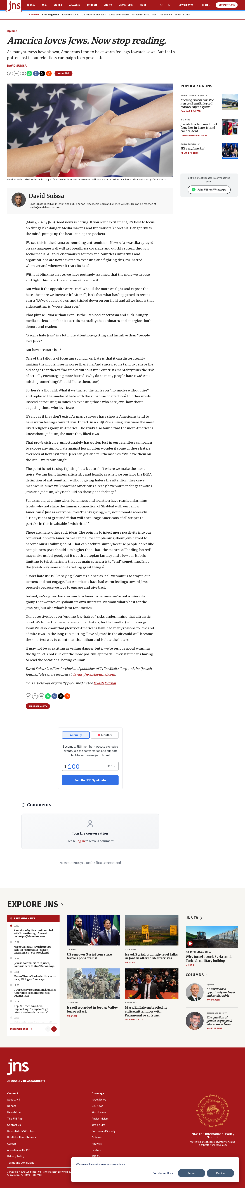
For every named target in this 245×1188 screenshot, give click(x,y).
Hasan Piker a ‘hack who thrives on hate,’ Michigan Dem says (35, 978)
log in (80, 841)
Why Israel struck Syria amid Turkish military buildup (209, 959)
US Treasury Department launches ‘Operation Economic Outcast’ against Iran (35, 992)
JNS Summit (165, 14)
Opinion (92, 5)
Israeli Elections (70, 14)
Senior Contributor (190, 144)
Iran (154, 14)
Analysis (74, 5)
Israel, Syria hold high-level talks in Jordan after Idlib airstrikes (151, 956)
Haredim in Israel (141, 14)
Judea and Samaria (119, 14)
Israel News (130, 949)
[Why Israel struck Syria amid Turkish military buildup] (212, 937)
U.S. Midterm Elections (94, 14)
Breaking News (24, 918)
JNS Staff (130, 962)
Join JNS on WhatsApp (211, 189)
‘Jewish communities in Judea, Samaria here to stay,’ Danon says (34, 964)
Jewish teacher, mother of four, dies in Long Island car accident (198, 127)
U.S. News (185, 119)
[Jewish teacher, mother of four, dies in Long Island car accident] (230, 127)
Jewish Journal (104, 683)
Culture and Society (216, 1012)
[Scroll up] (48, 1029)
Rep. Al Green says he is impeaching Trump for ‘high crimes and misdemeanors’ (31, 1009)
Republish (63, 73)
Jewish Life (126, 5)
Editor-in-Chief (182, 14)
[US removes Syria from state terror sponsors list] (94, 930)
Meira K (190, 965)
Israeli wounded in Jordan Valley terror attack (92, 1009)
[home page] (14, 6)
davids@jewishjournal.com (93, 674)
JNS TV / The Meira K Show (198, 952)
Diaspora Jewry (38, 706)
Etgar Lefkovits (134, 1019)
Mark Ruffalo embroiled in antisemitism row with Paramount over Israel (146, 1011)
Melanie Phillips (189, 153)
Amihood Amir (214, 1028)
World (58, 5)
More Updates (19, 1029)
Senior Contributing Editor (194, 95)
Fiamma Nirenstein (190, 111)
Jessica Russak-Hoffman (193, 135)
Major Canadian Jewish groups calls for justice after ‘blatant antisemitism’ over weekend (32, 949)
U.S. (44, 5)
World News (130, 1002)
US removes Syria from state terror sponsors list (89, 956)
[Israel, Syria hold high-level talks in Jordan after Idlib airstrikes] (151, 930)
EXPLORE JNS (33, 904)
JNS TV (108, 5)
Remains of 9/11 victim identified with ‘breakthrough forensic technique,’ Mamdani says (33, 933)
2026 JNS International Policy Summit (212, 1135)
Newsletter (186, 5)
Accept (191, 1173)
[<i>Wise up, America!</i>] (230, 151)
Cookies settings (162, 1173)
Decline (220, 1173)
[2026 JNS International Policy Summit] (213, 1110)
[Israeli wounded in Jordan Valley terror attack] (94, 983)
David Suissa (17, 65)
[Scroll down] (54, 1029)
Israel (31, 5)
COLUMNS (195, 975)
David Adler (213, 999)
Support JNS (227, 5)
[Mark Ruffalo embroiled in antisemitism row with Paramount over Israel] (151, 983)
